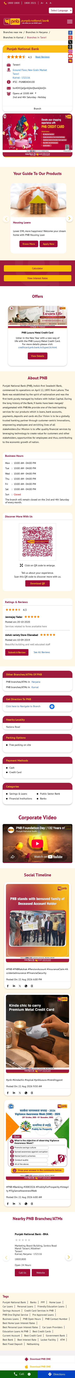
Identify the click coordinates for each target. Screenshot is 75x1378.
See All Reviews (42, 652)
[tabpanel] (37, 135)
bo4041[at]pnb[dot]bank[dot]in (29, 88)
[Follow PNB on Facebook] (70, 32)
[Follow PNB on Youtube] (70, 56)
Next (68, 219)
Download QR (37, 583)
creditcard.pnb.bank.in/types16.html (37, 347)
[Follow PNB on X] (70, 42)
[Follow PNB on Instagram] (70, 51)
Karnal (35, 687)
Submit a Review (16, 652)
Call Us (22, 1272)
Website (40, 1272)
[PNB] (26, 21)
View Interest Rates (37, 278)
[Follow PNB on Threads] (70, 47)
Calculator (37, 268)
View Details (37, 356)
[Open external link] (37, 1361)
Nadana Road (13, 726)
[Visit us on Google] (70, 37)
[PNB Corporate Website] (70, 61)
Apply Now (48, 243)
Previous (7, 219)
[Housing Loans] (38, 200)
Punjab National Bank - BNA (31, 1234)
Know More (29, 243)
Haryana (36, 681)
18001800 (20, 1259)
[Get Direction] (52, 708)
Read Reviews (42, 56)
